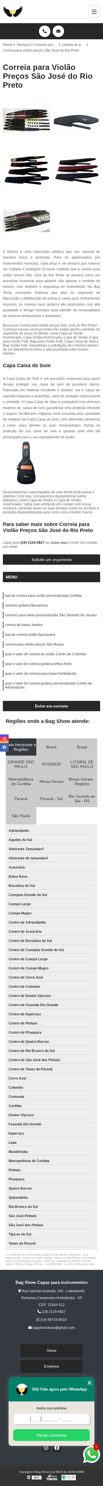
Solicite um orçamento (51, 559)
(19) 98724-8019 (53, 1320)
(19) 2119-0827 (33, 543)
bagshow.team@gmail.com (53, 1328)
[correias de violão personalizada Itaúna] (26, 221)
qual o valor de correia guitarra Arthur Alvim (38, 664)
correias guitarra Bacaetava (26, 605)
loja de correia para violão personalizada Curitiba (43, 596)
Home (51, 1350)
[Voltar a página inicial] (13, 11)
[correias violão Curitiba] (26, 120)
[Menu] (94, 11)
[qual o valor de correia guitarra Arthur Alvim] (76, 120)
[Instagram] (46, 1447)
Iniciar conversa (51, 1435)
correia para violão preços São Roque (34, 644)
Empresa (51, 1366)
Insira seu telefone (52, 1408)
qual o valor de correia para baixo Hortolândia (40, 674)
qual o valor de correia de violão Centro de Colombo (45, 654)
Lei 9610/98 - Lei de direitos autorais (70, 1264)
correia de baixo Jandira (24, 625)
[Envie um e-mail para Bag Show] (58, 31)
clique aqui (59, 543)
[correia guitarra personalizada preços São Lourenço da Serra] (76, 170)
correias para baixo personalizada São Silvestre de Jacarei (51, 615)
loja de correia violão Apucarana (30, 635)
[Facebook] (57, 1447)
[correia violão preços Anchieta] (26, 170)
